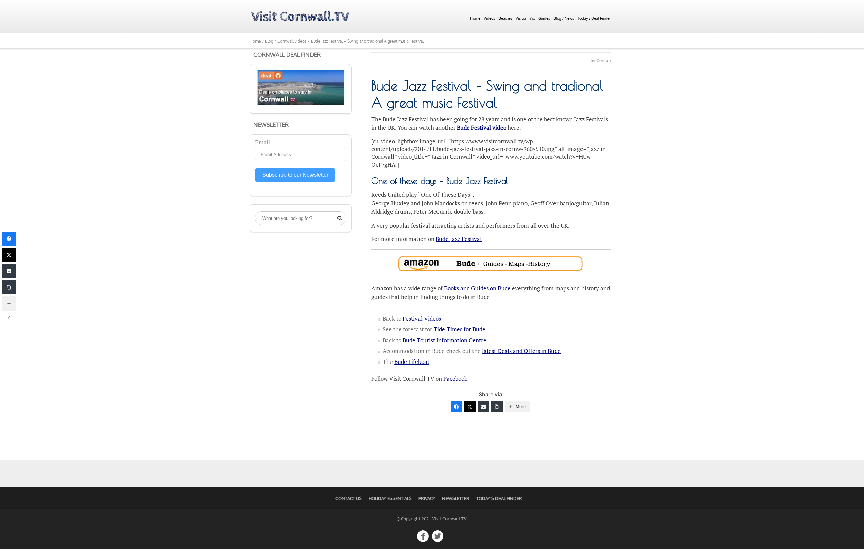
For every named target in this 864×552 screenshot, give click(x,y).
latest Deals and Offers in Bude (521, 351)
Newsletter (455, 498)
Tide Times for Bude (459, 329)
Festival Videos (422, 318)
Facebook (455, 378)
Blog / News (564, 18)
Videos (489, 18)
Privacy (426, 498)
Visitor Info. (525, 18)
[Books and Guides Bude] (491, 264)
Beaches (505, 18)
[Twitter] (470, 406)
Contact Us (348, 498)
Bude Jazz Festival (459, 239)
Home (475, 18)
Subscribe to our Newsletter (295, 175)
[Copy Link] (497, 406)
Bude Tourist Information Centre (444, 340)
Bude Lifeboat (411, 362)
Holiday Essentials (390, 498)
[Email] (483, 406)
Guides (544, 18)
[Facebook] (456, 406)
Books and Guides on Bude (477, 288)
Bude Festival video (481, 128)
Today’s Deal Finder (594, 18)
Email (262, 142)
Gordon (603, 60)
